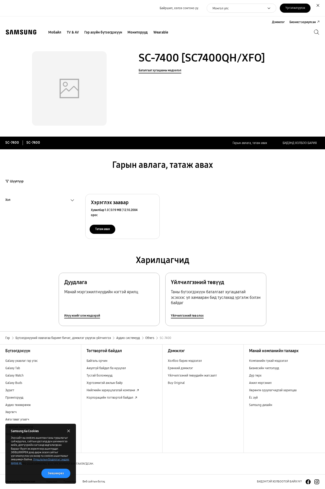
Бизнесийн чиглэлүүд (264, 368)
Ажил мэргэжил (260, 383)
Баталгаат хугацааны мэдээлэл (160, 70)
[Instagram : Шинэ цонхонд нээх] (316, 481)
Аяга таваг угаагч (17, 419)
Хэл (7, 200)
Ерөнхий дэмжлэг (180, 368)
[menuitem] (55, 32)
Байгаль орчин (97, 361)
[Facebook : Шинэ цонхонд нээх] (308, 481)
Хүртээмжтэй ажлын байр (105, 383)
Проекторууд (14, 397)
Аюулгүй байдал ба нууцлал (106, 368)
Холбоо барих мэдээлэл (185, 361)
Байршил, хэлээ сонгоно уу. (179, 8)
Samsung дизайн (260, 405)
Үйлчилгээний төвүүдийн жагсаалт (192, 375)
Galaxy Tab (12, 368)
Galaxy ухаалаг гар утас (21, 361)
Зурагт (9, 390)
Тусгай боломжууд (99, 375)
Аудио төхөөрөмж (18, 405)
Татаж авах (102, 229)
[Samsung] (21, 32)
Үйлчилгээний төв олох (187, 315)
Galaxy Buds (13, 383)
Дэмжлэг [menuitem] (278, 22)
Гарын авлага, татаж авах (250, 143)
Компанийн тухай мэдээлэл (268, 361)
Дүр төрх (255, 375)
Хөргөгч (11, 412)
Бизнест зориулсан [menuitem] (302, 22)
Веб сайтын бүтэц (94, 481)
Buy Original (176, 383)
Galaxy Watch (14, 375)
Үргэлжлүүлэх (295, 8)
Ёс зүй (253, 397)
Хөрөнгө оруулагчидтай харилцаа (273, 390)
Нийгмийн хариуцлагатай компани (111, 390)
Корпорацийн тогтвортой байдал (110, 397)
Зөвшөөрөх (56, 473)
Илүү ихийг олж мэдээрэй (82, 315)
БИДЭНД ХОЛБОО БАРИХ (300, 143)
